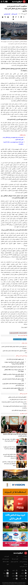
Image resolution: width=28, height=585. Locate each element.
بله (5, 570)
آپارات (13, 570)
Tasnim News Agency (13, 582)
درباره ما (25, 556)
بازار (17, 556)
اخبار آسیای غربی (7, 14)
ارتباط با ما (25, 559)
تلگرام (22, 573)
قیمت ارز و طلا (22, 333)
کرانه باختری (24, 339)
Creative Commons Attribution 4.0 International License (13, 584)
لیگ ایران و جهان (13, 333)
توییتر (22, 578)
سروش (13, 573)
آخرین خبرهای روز (23, 413)
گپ (14, 578)
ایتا (5, 576)
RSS (23, 570)
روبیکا (4, 573)
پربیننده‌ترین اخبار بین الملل (21, 356)
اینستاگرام (22, 576)
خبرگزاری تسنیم (11, 47)
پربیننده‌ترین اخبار (23, 561)
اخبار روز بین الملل (23, 393)
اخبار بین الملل (14, 14)
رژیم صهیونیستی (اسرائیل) (17, 339)
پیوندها (25, 564)
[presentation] (23, 17)
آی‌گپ (13, 576)
